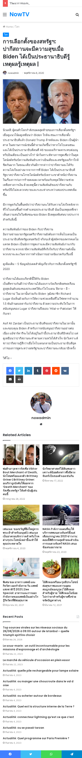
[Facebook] (10, 371)
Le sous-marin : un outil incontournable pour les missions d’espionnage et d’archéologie (36, 647)
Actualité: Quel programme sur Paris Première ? (36, 738)
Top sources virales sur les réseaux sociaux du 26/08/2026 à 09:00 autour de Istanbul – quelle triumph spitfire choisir (36, 631)
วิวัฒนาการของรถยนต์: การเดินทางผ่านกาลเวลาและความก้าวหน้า (45, 3)
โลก (17, 26)
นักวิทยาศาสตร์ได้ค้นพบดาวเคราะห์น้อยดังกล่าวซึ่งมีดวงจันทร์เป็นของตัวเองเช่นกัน (59, 472)
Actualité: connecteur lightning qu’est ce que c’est (38, 717)
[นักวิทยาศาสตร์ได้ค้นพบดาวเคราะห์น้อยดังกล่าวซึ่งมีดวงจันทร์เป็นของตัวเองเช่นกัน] (61, 454)
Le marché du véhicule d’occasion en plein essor (36, 660)
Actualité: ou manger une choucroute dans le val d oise (38, 683)
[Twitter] (19, 371)
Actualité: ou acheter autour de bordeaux (32, 696)
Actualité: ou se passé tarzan (23, 728)
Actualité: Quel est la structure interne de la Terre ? (38, 706)
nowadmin (13, 72)
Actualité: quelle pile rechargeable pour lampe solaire (41, 671)
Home (9, 26)
